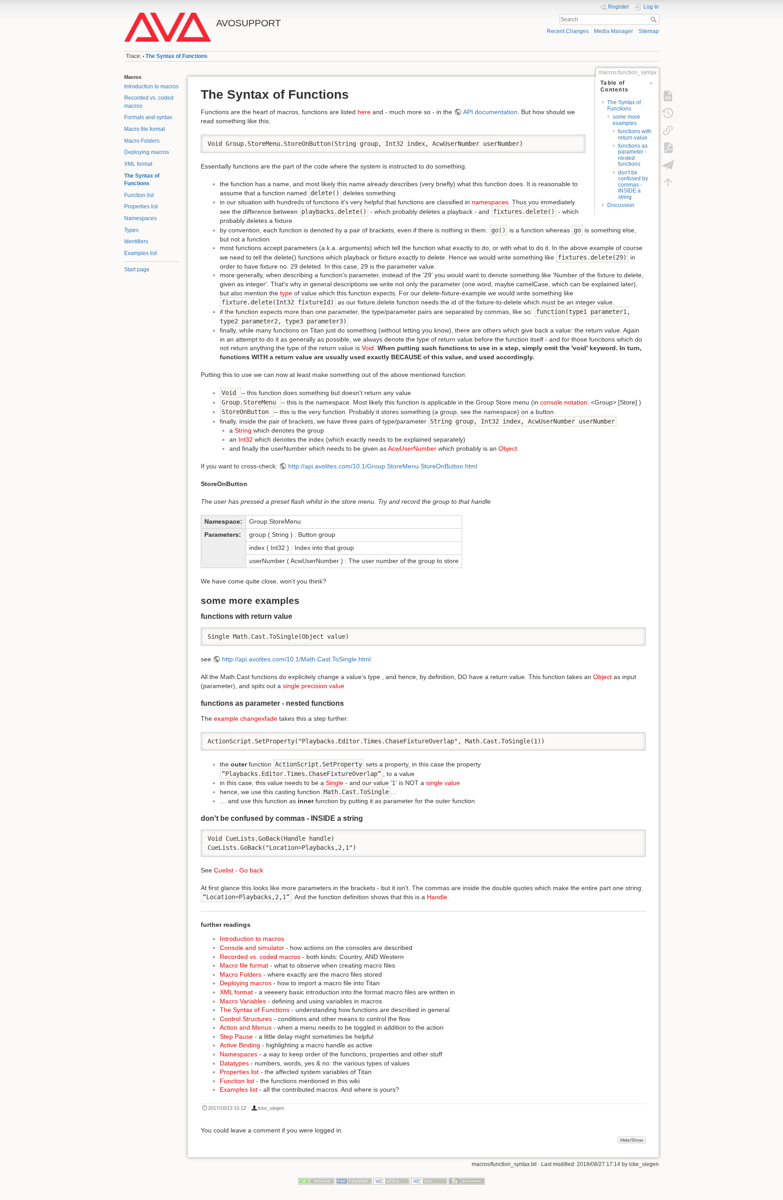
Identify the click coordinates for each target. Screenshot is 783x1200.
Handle (437, 897)
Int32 (245, 439)
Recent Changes (568, 31)
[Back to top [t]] (667, 182)
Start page (137, 269)
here (364, 112)
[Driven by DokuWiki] (467, 1180)
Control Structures (246, 1018)
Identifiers (136, 241)
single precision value (313, 685)
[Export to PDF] (667, 147)
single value (443, 782)
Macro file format (144, 129)
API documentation (490, 112)
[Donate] (316, 1180)
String (243, 430)
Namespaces (140, 218)
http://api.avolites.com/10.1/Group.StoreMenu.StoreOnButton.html (382, 466)
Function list (139, 195)
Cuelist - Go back (238, 870)
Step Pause (236, 1036)
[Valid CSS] (429, 1180)
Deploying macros (146, 152)
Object (507, 448)
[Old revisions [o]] (667, 113)
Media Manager (613, 31)
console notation (563, 402)
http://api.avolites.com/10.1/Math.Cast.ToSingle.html (296, 659)
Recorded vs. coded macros (260, 956)
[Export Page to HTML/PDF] (667, 164)
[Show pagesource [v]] (667, 96)
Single (334, 782)
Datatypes (234, 1063)
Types (131, 230)
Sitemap (648, 31)
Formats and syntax (148, 117)
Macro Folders (142, 141)
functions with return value (635, 134)
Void (368, 348)
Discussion (620, 205)
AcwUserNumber (412, 448)
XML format (138, 164)
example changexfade (245, 718)
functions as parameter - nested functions (633, 155)
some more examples (626, 120)
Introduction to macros (151, 86)
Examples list (140, 253)
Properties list (141, 206)
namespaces (490, 202)
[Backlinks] (667, 130)
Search (654, 19)
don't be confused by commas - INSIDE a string (633, 184)
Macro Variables (243, 1001)
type (286, 293)
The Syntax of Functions (176, 56)
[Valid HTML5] (391, 1180)
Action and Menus (245, 1027)
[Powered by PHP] (354, 1180)
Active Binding (240, 1045)
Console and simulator (252, 947)
